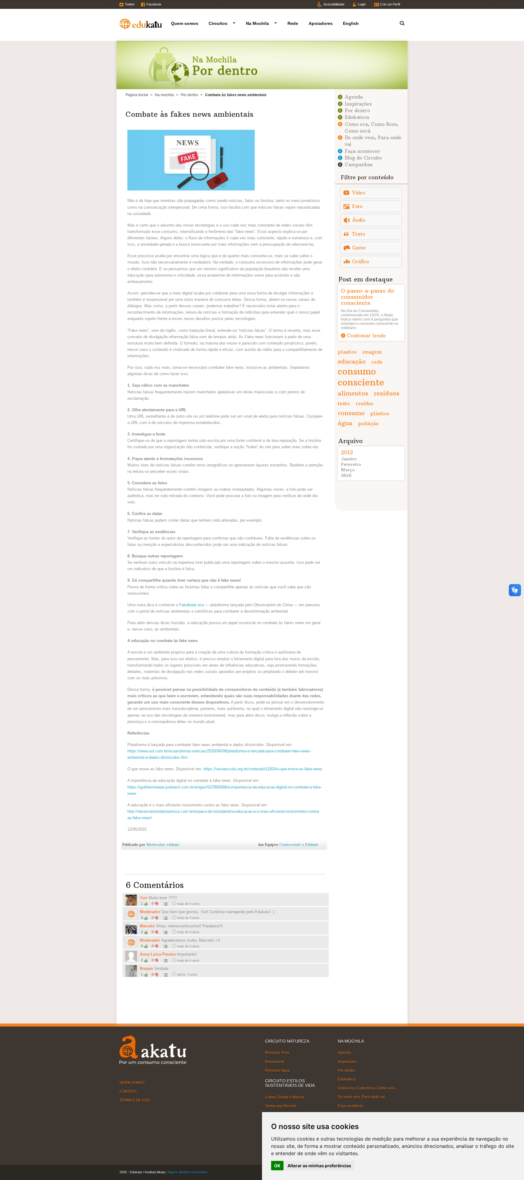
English (351, 23)
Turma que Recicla (280, 1106)
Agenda (354, 97)
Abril (346, 475)
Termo (398, 22)
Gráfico (360, 261)
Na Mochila (257, 23)
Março (347, 469)
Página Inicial (137, 95)
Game (359, 247)
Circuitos (218, 23)
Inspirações (358, 104)
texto (344, 403)
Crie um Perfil (390, 4)
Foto (357, 206)
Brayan (146, 968)
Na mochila (164, 95)
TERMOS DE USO (134, 1100)
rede (376, 362)
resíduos (386, 393)
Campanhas (359, 164)
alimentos (353, 393)
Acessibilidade (334, 4)
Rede (292, 23)
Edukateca (357, 117)
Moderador (150, 911)
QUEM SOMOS (132, 1082)
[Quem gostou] (165, 904)
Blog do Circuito (363, 158)
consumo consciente (361, 377)
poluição (368, 423)
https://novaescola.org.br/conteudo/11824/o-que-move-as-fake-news (262, 769)
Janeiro (349, 459)
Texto (358, 234)
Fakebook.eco (191, 605)
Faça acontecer (362, 151)
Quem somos (184, 23)
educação (352, 361)
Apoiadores (321, 23)
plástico (379, 413)
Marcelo (147, 926)
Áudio (358, 220)
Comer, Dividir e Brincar (284, 1097)
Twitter (130, 4)
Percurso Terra (277, 1053)
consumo (351, 413)
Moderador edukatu (162, 844)
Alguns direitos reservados (187, 1172)
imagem (372, 352)
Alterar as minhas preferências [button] (319, 1165)
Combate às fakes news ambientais (190, 114)
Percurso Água (277, 1070)
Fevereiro (351, 464)
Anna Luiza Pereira (158, 954)
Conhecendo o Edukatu (298, 844)
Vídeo (358, 193)
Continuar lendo (366, 335)
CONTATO (127, 1091)
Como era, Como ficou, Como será (366, 1088)
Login (362, 4)
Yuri (143, 898)
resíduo (365, 403)
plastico (347, 352)
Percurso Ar (274, 1061)
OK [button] (277, 1165)
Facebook (153, 4)
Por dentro (189, 95)
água (345, 423)
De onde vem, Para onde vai (361, 1097)
